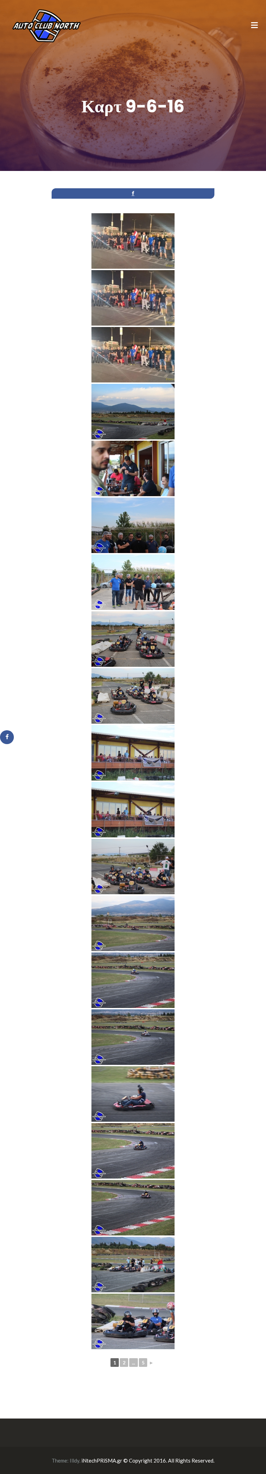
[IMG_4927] (133, 1264)
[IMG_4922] (133, 980)
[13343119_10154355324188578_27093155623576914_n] (133, 241)
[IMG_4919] (133, 809)
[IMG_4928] (133, 1321)
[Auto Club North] (46, 25)
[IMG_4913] (133, 468)
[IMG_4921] (133, 923)
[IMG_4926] (133, 1207)
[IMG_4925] (133, 1151)
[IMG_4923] (133, 1037)
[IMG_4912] (133, 411)
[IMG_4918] (133, 753)
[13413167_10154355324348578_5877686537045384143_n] (133, 354)
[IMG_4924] (133, 1094)
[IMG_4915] (133, 582)
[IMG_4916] (133, 639)
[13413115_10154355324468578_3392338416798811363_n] (133, 298)
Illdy (74, 1460)
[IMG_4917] (133, 696)
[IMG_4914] (133, 525)
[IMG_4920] (133, 866)
